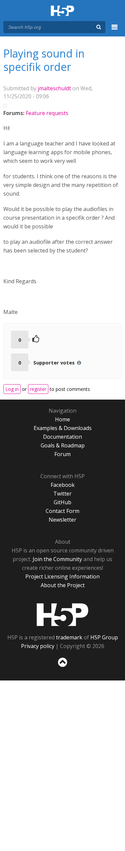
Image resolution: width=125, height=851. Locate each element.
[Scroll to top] (62, 667)
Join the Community (57, 559)
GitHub (62, 502)
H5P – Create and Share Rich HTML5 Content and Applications (62, 11)
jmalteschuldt (54, 88)
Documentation (62, 436)
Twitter (62, 493)
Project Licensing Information (62, 576)
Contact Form (62, 511)
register (38, 389)
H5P (62, 614)
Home (62, 419)
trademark (69, 637)
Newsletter (62, 519)
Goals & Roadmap (63, 445)
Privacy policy (37, 646)
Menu (115, 30)
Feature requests (47, 113)
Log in (12, 389)
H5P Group (104, 637)
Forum (62, 454)
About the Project (63, 585)
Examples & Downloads (63, 428)
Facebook (63, 485)
